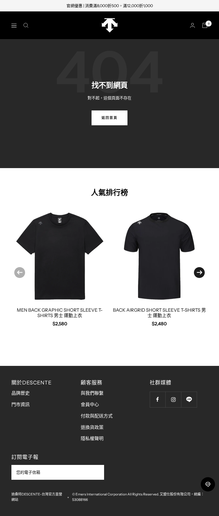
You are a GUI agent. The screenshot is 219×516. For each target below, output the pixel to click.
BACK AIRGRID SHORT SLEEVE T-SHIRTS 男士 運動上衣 (159, 312)
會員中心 (90, 404)
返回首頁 (109, 118)
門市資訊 (20, 404)
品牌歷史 (20, 393)
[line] (208, 484)
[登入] (192, 25)
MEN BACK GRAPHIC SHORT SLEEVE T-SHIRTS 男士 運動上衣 (60, 312)
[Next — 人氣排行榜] (199, 272)
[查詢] (26, 25)
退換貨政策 (92, 427)
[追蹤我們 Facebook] (157, 399)
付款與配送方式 (97, 416)
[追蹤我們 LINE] (189, 399)
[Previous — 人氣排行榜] (19, 272)
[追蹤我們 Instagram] (173, 399)
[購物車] (205, 25)
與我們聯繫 (92, 393)
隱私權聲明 (92, 438)
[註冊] (96, 472)
